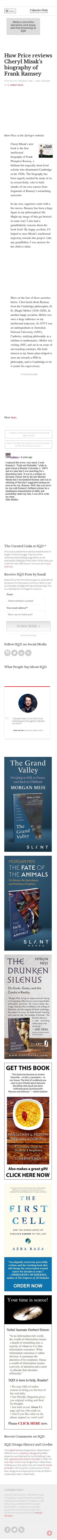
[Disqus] (28, 491)
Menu (12, 11)
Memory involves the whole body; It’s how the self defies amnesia (29, 434)
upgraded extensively (18, 1459)
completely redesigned (28, 1453)
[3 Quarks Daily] (39, 12)
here (13, 417)
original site (13, 1450)
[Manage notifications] (49, 1533)
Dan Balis (36, 1459)
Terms (27, 635)
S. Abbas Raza (15, 85)
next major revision (13, 1462)
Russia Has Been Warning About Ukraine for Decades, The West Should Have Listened (28, 444)
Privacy (33, 635)
